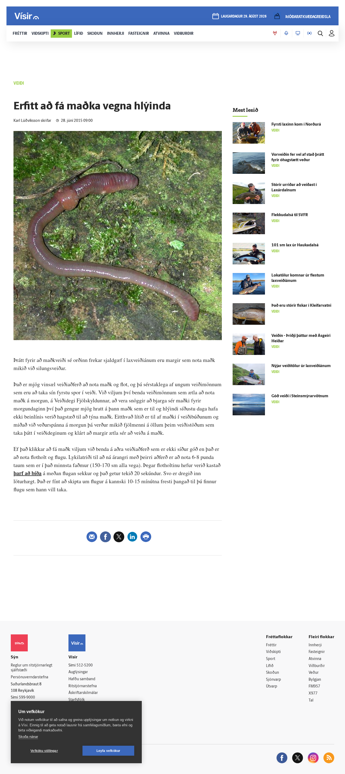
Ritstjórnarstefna (82, 686)
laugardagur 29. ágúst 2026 (244, 16)
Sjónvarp (273, 680)
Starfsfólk (76, 700)
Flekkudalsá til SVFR (289, 215)
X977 (313, 694)
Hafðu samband (81, 679)
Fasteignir (317, 652)
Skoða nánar (28, 737)
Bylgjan (315, 680)
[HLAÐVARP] (286, 33)
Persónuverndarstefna (29, 677)
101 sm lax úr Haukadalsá (295, 245)
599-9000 (27, 698)
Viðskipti (273, 652)
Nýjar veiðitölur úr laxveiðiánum (301, 366)
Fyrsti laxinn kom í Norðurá (296, 125)
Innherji (315, 645)
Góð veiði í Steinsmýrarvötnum (299, 396)
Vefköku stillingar (44, 751)
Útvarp (271, 687)
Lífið (270, 666)
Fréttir (271, 645)
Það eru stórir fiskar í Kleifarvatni (301, 306)
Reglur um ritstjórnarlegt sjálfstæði (31, 668)
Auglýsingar (78, 672)
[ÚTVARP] (309, 33)
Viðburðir (317, 666)
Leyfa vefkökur (108, 751)
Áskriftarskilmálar (83, 693)
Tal (311, 701)
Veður (314, 673)
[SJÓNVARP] (298, 33)
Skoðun (272, 673)
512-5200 (85, 666)
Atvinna (315, 659)
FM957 (314, 687)
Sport (270, 659)
